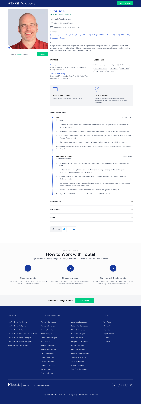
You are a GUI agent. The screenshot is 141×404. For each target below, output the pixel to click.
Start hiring (84, 300)
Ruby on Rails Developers (80, 353)
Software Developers (48, 330)
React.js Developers (78, 349)
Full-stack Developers (48, 322)
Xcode (63, 38)
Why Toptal (107, 322)
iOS (66, 35)
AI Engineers (45, 341)
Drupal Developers (47, 357)
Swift (71, 35)
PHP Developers (77, 337)
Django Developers (47, 353)
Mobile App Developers (49, 337)
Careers (106, 337)
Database (109, 35)
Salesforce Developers (79, 357)
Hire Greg (42, 54)
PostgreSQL (55, 38)
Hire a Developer (125, 3)
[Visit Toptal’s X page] (120, 385)
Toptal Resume (109, 334)
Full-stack (85, 35)
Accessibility (94, 395)
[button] (91, 112)
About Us (107, 341)
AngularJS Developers (49, 349)
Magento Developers (78, 330)
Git (116, 35)
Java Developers (47, 373)
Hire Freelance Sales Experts (18, 345)
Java (60, 35)
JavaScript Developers (79, 322)
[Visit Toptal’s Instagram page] (131, 385)
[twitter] (64, 229)
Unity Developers (77, 365)
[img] (61, 14)
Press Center (108, 330)
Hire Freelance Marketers (17, 330)
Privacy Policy (73, 395)
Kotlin (78, 35)
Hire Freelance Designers (17, 326)
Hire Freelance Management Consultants (22, 334)
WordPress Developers (79, 369)
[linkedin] (73, 229)
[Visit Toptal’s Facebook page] (125, 385)
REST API (101, 35)
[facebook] (68, 229)
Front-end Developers (48, 326)
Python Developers (78, 345)
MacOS (93, 35)
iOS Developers (46, 369)
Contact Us (107, 326)
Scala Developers (77, 361)
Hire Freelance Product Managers (19, 341)
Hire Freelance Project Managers (19, 337)
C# (128, 35)
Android (54, 35)
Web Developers (47, 334)
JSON (122, 35)
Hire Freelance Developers (17, 322)
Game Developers (47, 361)
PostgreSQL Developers (79, 341)
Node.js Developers (78, 334)
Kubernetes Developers (79, 326)
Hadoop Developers (48, 365)
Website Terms (83, 395)
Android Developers (48, 345)
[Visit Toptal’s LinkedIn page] (114, 385)
